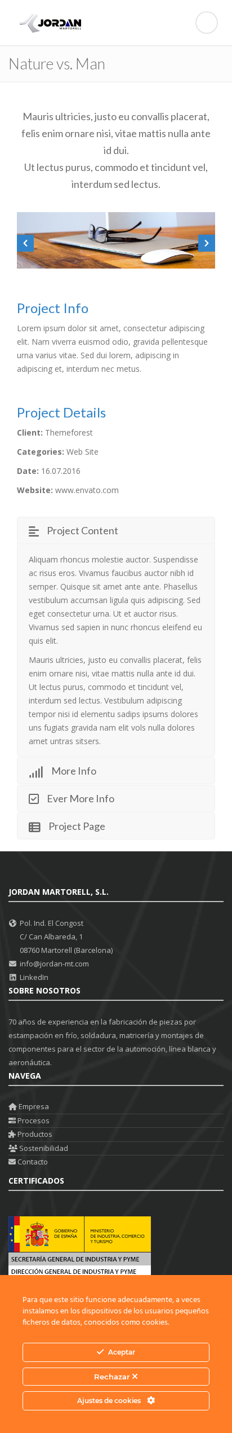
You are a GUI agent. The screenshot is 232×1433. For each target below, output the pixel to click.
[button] (25, 243)
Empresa (33, 1106)
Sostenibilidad (42, 1148)
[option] (116, 240)
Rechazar (113, 1376)
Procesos (33, 1120)
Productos (34, 1134)
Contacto (32, 1162)
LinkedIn (34, 977)
